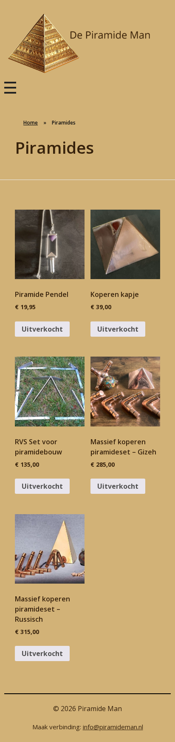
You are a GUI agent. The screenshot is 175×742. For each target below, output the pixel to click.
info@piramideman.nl (113, 727)
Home (30, 122)
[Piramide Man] (87, 43)
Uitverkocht (42, 329)
